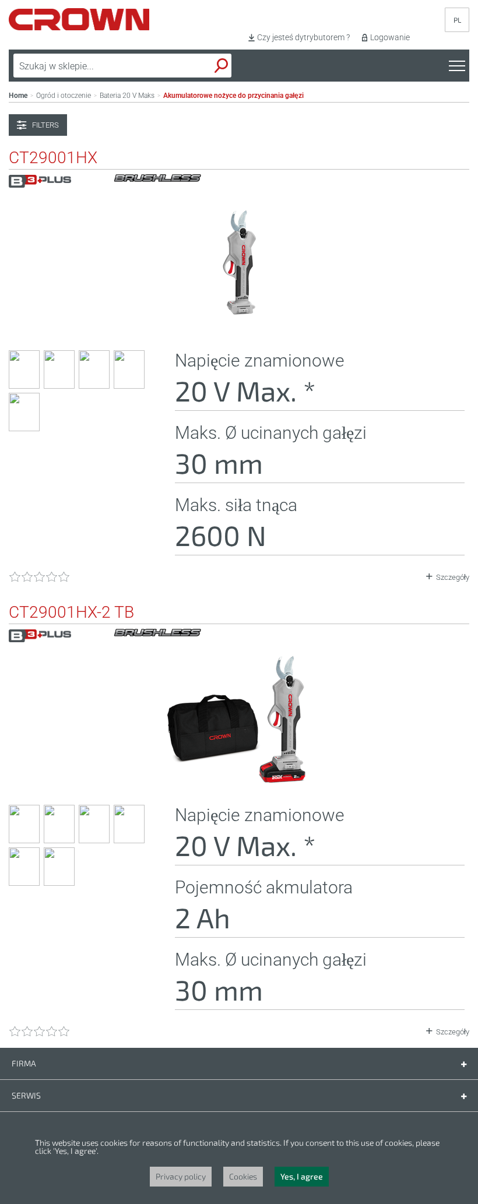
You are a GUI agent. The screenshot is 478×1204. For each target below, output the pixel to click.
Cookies (243, 1176)
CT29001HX (53, 158)
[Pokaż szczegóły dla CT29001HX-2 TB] (239, 781)
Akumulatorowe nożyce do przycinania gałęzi (233, 95)
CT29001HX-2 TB (71, 612)
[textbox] (95, 66)
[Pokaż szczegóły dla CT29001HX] (239, 326)
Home (18, 95)
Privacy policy (181, 1176)
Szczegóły (452, 577)
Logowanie (390, 37)
